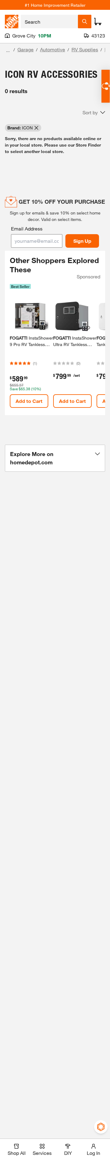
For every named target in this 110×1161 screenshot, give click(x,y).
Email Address (26, 228)
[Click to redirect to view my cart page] (97, 21)
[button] (93, 112)
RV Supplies (85, 49)
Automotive (52, 49)
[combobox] (49, 21)
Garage (25, 49)
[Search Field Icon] (84, 21)
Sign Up (82, 241)
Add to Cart (29, 401)
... (8, 50)
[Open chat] (105, 86)
